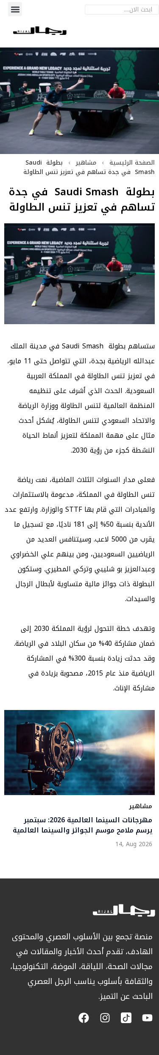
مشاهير (86, 162)
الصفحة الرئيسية (132, 162)
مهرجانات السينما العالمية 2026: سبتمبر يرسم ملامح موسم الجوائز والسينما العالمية (82, 825)
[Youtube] (147, 1017)
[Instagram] (105, 1017)
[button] (15, 9)
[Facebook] (83, 1017)
